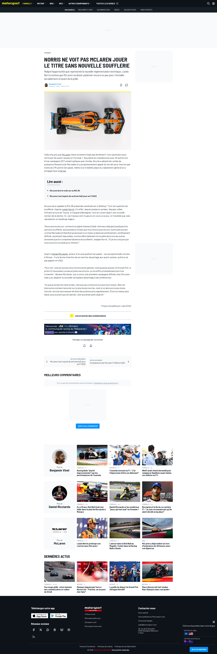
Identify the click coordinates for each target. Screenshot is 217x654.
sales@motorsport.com (147, 625)
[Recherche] (208, 3)
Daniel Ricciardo (60, 254)
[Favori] (121, 85)
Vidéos (116, 10)
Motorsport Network (102, 650)
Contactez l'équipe (145, 621)
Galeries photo (130, 10)
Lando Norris (68, 209)
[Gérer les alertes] (90, 345)
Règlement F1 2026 (85, 10)
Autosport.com (90, 622)
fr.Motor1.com (90, 614)
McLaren (66, 154)
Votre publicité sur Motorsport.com (151, 617)
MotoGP (40, 3)
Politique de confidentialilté (125, 646)
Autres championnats (79, 3)
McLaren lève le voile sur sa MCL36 (65, 190)
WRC (52, 3)
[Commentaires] (127, 85)
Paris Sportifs (146, 10)
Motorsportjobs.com (92, 618)
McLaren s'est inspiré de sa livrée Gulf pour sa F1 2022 (73, 196)
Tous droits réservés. (121, 650)
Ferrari (62, 170)
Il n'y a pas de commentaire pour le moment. (88, 383)
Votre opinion (143, 613)
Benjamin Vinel (55, 84)
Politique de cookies (105, 646)
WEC (61, 3)
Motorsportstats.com (93, 626)
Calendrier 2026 (103, 10)
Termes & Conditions (87, 646)
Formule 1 (27, 3)
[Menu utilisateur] (213, 3)
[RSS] (33, 636)
